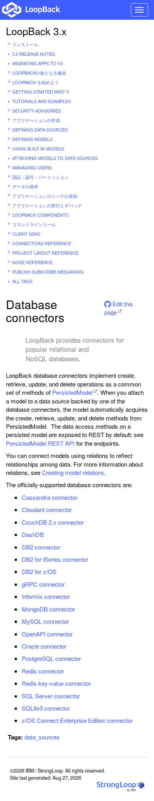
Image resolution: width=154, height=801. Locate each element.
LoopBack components (40, 215)
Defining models (32, 139)
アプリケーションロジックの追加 (44, 196)
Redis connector (43, 671)
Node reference (32, 262)
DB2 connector (41, 547)
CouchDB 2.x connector (53, 522)
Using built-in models (38, 148)
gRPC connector (43, 584)
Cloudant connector (47, 509)
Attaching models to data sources (55, 158)
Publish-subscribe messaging (48, 271)
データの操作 (25, 186)
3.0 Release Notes (33, 54)
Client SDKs (26, 234)
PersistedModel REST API (40, 443)
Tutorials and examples (41, 101)
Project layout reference (45, 252)
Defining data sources (40, 129)
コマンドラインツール (34, 224)
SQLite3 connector (46, 708)
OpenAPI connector (47, 634)
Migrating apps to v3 (37, 63)
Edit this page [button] (118, 306)
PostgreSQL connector (51, 658)
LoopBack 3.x (36, 31)
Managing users (32, 167)
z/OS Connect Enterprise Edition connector (77, 720)
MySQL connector (45, 621)
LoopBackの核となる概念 (39, 72)
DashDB (33, 534)
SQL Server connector (51, 696)
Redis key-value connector (56, 683)
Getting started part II (40, 91)
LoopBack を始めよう (35, 82)
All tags (22, 281)
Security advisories (36, 110)
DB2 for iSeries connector (55, 559)
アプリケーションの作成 (36, 120)
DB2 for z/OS (39, 571)
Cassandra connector (49, 497)
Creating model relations (73, 472)
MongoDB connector (48, 609)
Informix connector (46, 596)
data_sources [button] (42, 737)
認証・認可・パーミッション (40, 177)
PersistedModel (72, 392)
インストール (25, 44)
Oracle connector (44, 646)
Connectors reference (41, 243)
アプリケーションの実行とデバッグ (47, 205)
